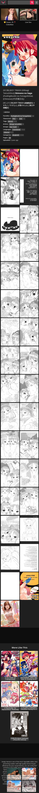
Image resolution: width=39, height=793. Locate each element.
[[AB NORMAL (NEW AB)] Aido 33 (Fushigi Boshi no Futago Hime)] (29, 664)
